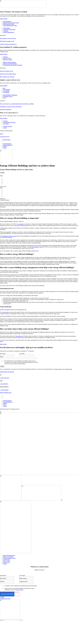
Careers (5, 127)
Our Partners (6, 92)
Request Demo (3, 371)
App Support (10, 371)
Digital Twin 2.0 (7, 58)
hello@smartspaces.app (5, 392)
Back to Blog (3, 344)
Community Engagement (9, 29)
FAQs (4, 97)
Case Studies (6, 91)
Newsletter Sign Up (8, 96)
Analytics (5, 56)
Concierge (5, 31)
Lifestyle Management (8, 32)
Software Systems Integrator (10, 63)
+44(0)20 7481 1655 (5, 598)
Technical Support (7, 126)
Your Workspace (7, 21)
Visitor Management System (10, 25)
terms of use (69, 369)
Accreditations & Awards (9, 122)
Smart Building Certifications (10, 95)
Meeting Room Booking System (11, 22)
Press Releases (6, 89)
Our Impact (6, 123)
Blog (4, 88)
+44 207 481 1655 (4, 378)
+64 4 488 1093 (4, 384)
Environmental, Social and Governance (12, 65)
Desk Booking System (8, 24)
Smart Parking (6, 28)
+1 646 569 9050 (4, 390)
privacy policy (58, 369)
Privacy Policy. (19, 589)
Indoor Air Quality (7, 59)
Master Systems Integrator (9, 62)
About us (5, 121)
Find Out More (3, 18)
